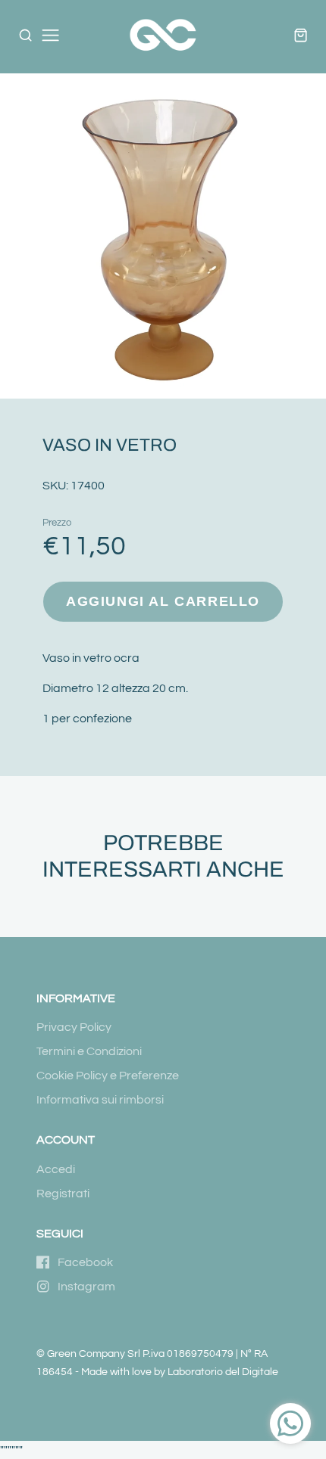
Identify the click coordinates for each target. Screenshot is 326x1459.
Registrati (62, 1193)
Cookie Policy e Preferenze (107, 1075)
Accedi (55, 1169)
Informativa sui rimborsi (100, 1100)
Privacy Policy (73, 1027)
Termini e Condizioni (89, 1051)
